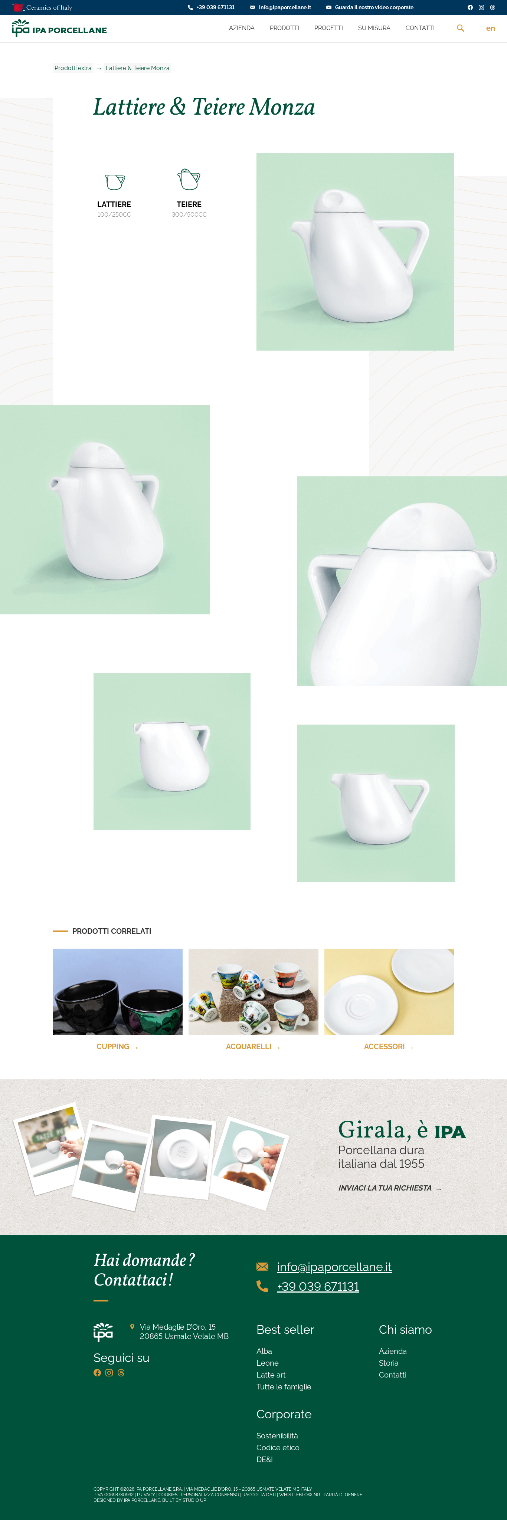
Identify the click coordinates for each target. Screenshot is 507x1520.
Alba (264, 1351)
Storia (389, 1363)
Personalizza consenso (210, 1494)
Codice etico (278, 1447)
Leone (267, 1363)
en (490, 28)
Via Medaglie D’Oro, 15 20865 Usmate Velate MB (184, 1332)
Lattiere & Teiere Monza (138, 68)
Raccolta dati (259, 1494)
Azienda (393, 1351)
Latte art (271, 1374)
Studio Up (194, 1500)
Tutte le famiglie (283, 1386)
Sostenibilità (277, 1435)
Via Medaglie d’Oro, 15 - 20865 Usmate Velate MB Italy (249, 1489)
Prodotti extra (73, 68)
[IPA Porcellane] (59, 28)
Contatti (392, 1374)
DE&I (264, 1459)
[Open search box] (460, 28)
